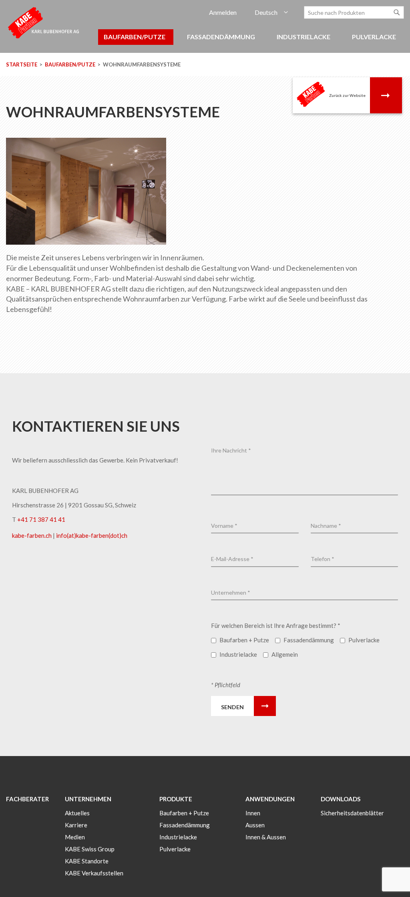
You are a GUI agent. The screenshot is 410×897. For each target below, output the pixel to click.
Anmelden (223, 12)
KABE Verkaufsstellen (94, 873)
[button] (271, 12)
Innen (252, 813)
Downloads (340, 798)
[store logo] (44, 22)
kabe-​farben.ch (32, 535)
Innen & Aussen (265, 837)
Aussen (255, 825)
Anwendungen (270, 798)
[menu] (205, 41)
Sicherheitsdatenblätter (352, 813)
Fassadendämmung (184, 825)
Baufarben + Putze (184, 813)
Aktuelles (77, 813)
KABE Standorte (87, 861)
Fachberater (27, 798)
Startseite (22, 64)
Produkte (175, 798)
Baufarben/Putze (70, 64)
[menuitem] (135, 37)
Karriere (76, 825)
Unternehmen (88, 798)
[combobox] (354, 12)
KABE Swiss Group (90, 849)
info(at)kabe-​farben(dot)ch (91, 535)
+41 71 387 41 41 (41, 519)
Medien (75, 837)
